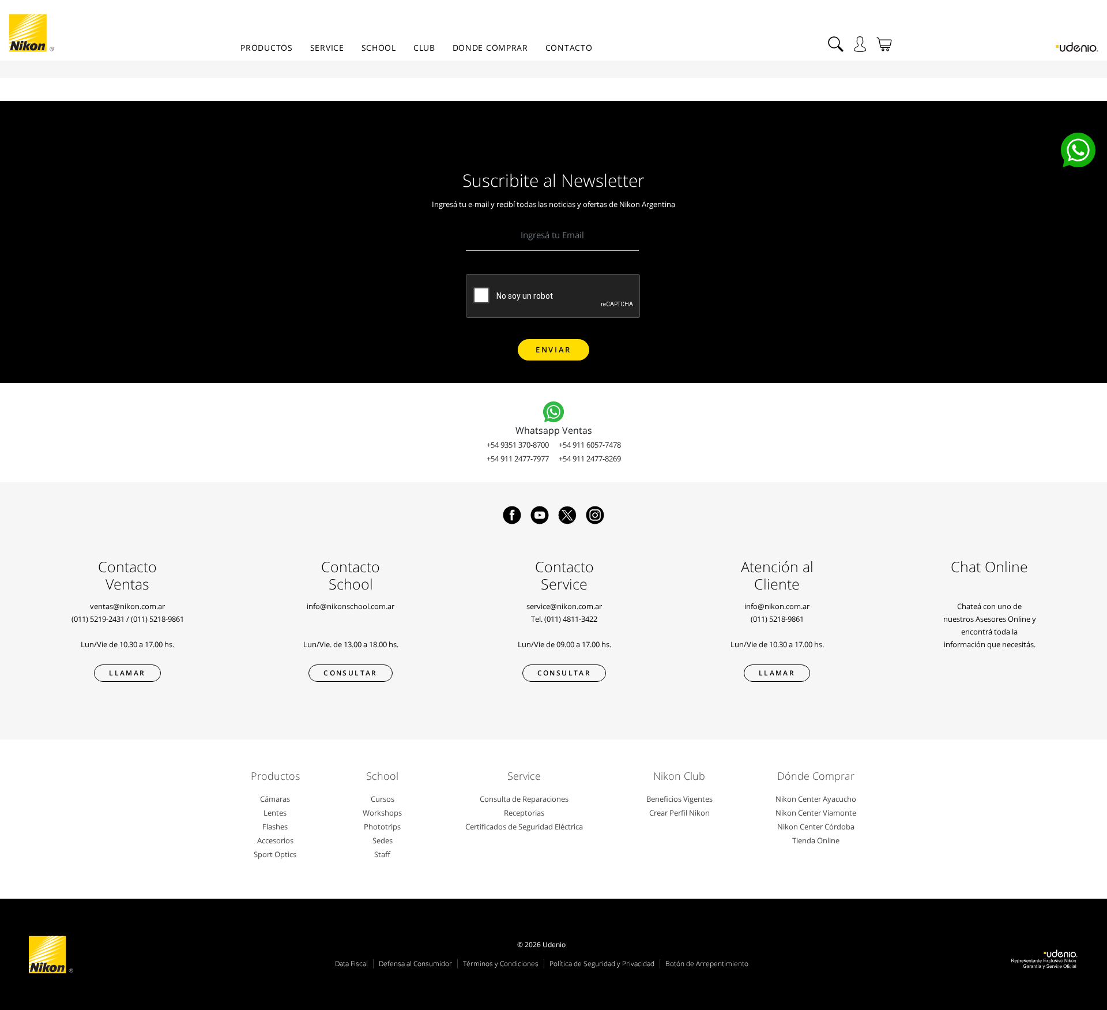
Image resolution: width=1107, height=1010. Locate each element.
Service (327, 47)
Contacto (569, 47)
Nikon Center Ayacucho (815, 799)
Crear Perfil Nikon (679, 813)
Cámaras (275, 799)
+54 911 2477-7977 (518, 458)
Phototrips (382, 826)
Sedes (382, 840)
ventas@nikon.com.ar (127, 606)
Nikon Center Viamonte (815, 813)
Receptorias (524, 813)
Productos (266, 47)
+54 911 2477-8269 (590, 458)
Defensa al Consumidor (415, 963)
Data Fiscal (351, 963)
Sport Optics (275, 854)
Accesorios (275, 840)
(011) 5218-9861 (157, 619)
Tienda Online (815, 840)
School (379, 47)
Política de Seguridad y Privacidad (601, 963)
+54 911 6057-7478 (590, 445)
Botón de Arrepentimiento (706, 963)
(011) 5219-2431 (98, 619)
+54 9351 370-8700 (518, 445)
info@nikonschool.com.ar (350, 606)
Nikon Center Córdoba (815, 826)
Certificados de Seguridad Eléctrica (524, 826)
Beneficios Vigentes (679, 799)
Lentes (275, 813)
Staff (382, 854)
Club (424, 47)
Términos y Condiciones (501, 963)
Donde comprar (490, 47)
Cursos (382, 799)
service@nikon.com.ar (564, 606)
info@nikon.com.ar (776, 606)
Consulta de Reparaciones (524, 799)
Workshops (382, 813)
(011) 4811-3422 (570, 619)
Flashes (275, 826)
